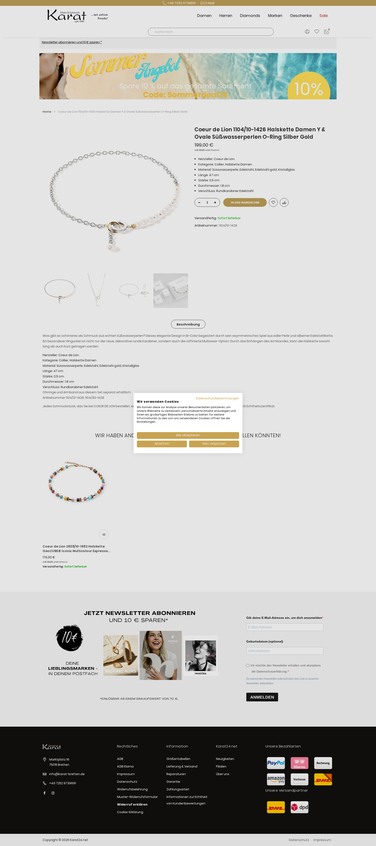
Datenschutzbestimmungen (217, 398)
